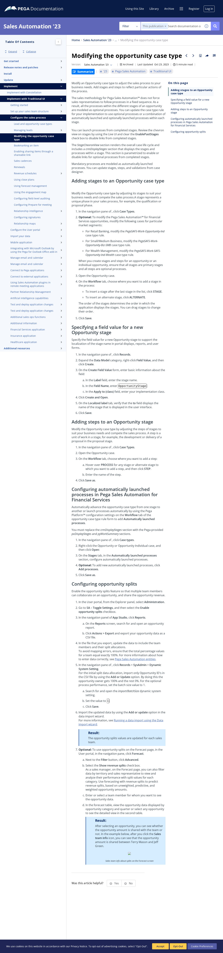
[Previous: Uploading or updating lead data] (186, 55)
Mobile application (21, 242)
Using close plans (24, 179)
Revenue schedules (25, 173)
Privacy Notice (79, 946)
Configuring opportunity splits (188, 131)
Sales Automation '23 (97, 40)
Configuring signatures (27, 217)
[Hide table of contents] (58, 41)
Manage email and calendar (26, 257)
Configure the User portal (25, 229)
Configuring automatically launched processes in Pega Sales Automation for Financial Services (192, 122)
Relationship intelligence (28, 211)
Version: (76, 64)
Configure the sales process (28, 117)
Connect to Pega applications (27, 270)
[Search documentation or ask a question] (215, 26)
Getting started (19, 105)
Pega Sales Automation (130, 71)
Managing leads (23, 130)
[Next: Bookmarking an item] (193, 55)
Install (8, 73)
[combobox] (171, 26)
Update (8, 80)
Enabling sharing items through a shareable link (33, 153)
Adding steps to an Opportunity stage (189, 111)
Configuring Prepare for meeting (33, 204)
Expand (12, 51)
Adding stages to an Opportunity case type (192, 91)
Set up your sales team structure (29, 111)
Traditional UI (162, 71)
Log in (209, 9)
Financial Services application (27, 329)
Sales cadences (23, 160)
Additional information (23, 323)
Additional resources (17, 348)
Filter (125, 26)
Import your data (20, 236)
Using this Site (134, 9)
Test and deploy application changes (31, 304)
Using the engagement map (30, 192)
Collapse (31, 51)
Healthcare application (23, 342)
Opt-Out (178, 946)
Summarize (85, 72)
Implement (11, 86)
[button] (165, 26)
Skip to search (42, 4)
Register (194, 9)
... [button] (116, 40)
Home (76, 40)
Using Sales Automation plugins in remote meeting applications (30, 284)
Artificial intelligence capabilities (29, 298)
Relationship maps (25, 223)
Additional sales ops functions (28, 317)
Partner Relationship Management (30, 291)
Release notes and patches (21, 67)
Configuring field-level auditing (32, 198)
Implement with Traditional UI (26, 98)
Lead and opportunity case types (33, 123)
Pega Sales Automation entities (135, 659)
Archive (169, 9)
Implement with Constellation (24, 92)
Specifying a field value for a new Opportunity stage (190, 101)
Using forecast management (30, 186)
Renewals (19, 167)
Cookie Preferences (202, 946)
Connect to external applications (29, 276)
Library (154, 9)
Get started (11, 61)
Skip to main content (15, 4)
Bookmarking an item (26, 145)
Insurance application (23, 335)
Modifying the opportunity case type (34, 137)
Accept (160, 946)
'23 (105, 71)
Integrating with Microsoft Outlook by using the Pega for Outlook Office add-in (33, 250)
